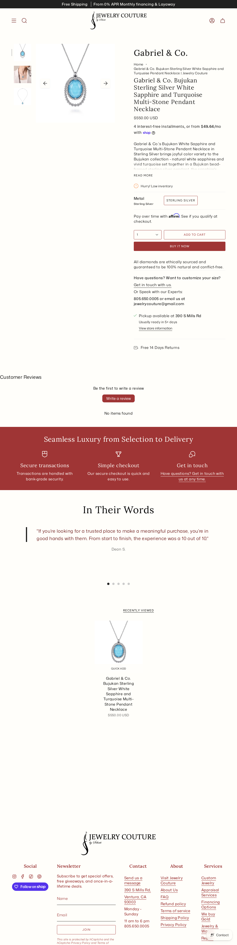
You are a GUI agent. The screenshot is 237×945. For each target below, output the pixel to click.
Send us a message (133, 880)
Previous (45, 83)
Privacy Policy (80, 943)
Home (138, 64)
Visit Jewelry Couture (172, 880)
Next (105, 83)
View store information (155, 328)
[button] (24, 21)
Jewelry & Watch (209, 928)
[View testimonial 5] (129, 584)
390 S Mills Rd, (137, 889)
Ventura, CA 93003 (135, 899)
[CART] (222, 21)
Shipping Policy (175, 917)
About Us (169, 889)
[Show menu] (14, 21)
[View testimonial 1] (108, 584)
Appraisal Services (210, 892)
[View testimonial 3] (118, 584)
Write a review (118, 398)
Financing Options (210, 904)
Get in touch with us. (153, 284)
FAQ (164, 896)
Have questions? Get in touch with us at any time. (192, 476)
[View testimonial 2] (113, 584)
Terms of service (175, 910)
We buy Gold (208, 916)
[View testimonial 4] (123, 584)
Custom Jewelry (208, 880)
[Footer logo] (118, 843)
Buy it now (179, 246)
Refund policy (173, 903)
